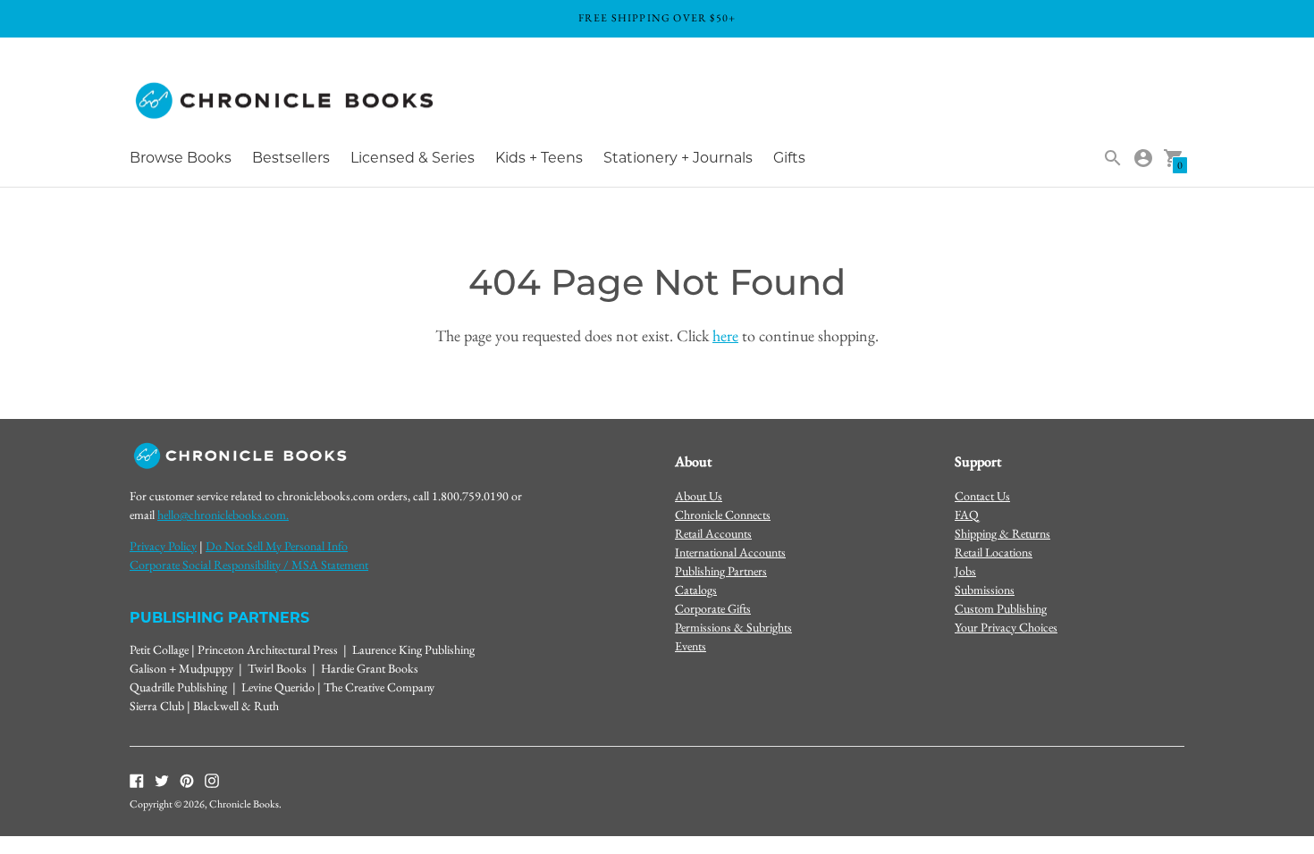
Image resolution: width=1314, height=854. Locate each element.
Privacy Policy (163, 546)
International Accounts (730, 552)
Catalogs (696, 590)
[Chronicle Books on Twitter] (162, 780)
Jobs (965, 571)
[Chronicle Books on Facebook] (137, 780)
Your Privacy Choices (1006, 627)
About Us (698, 496)
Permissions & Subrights (733, 627)
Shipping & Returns (1002, 533)
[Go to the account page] (1143, 158)
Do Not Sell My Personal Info (277, 546)
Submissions (985, 590)
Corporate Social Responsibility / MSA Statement (249, 565)
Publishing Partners (721, 571)
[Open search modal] (1113, 158)
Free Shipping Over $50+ (657, 18)
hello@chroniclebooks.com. (223, 515)
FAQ (967, 515)
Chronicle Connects (723, 515)
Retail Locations (993, 552)
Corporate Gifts (713, 608)
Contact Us (982, 496)
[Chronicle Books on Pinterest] (187, 780)
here (725, 335)
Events (690, 646)
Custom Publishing (1001, 608)
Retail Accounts (713, 533)
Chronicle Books (244, 804)
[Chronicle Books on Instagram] (212, 780)
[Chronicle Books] (286, 101)
